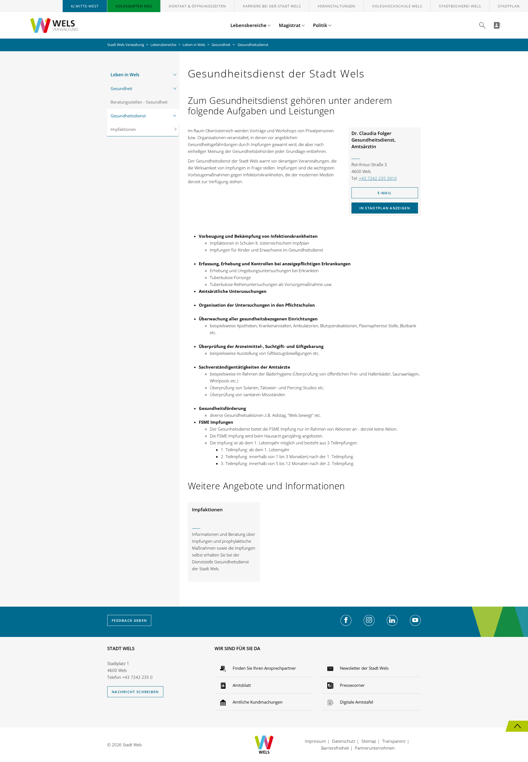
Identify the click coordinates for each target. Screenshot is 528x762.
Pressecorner (352, 685)
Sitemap (368, 741)
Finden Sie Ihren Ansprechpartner (264, 668)
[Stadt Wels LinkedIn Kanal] (392, 620)
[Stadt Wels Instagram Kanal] (369, 620)
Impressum (315, 741)
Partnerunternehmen (375, 748)
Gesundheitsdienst (128, 115)
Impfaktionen (123, 129)
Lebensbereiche (163, 44)
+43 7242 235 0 (137, 677)
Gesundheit (220, 44)
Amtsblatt (241, 685)
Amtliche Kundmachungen (257, 702)
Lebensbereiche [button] (249, 25)
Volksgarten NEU (134, 6)
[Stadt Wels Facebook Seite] (345, 620)
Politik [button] (320, 25)
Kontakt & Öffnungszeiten (197, 6)
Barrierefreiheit (335, 748)
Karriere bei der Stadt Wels (272, 6)
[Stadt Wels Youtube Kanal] (415, 620)
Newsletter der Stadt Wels (364, 668)
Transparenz (394, 741)
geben (129, 620)
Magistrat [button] (290, 25)
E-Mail (385, 192)
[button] (482, 25)
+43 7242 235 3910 (378, 178)
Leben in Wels (194, 44)
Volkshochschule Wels (397, 6)
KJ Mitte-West (85, 6)
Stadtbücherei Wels (460, 6)
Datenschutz (343, 741)
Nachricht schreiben (135, 691)
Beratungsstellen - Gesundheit (139, 102)
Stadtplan (509, 6)
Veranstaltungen (336, 6)
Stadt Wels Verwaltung (125, 44)
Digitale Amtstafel (356, 702)
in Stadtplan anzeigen (384, 208)
